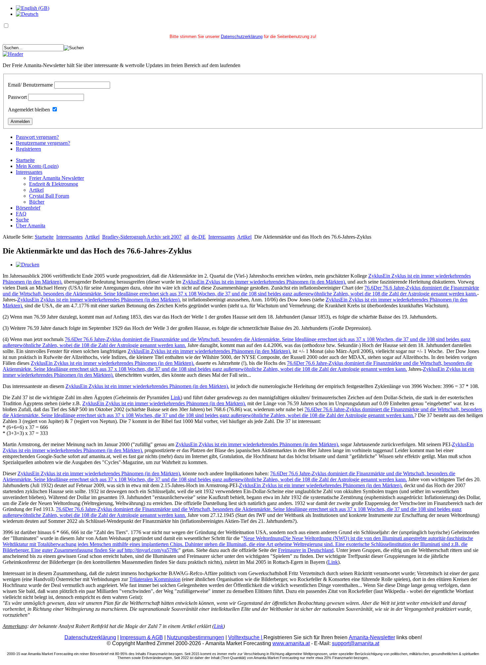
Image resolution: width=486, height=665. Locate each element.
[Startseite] (13, 54)
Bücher (36, 202)
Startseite (25, 160)
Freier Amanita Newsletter (56, 178)
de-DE (199, 237)
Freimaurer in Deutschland (306, 550)
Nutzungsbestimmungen (195, 637)
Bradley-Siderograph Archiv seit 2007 (142, 237)
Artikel (36, 190)
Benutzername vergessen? (43, 143)
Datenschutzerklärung (242, 36)
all (186, 237)
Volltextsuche (245, 637)
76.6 (241, 290)
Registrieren (28, 149)
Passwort (17, 97)
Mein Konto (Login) (37, 166)
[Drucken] (27, 264)
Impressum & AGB (141, 637)
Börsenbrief (28, 208)
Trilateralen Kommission (155, 579)
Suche (22, 219)
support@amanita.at (355, 643)
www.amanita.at (291, 643)
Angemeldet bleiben (29, 109)
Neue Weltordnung (238, 544)
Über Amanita (30, 225)
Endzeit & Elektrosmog (53, 184)
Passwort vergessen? (37, 137)
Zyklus (264, 282)
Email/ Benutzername (30, 85)
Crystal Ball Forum (49, 196)
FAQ (21, 213)
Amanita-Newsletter (372, 637)
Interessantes (29, 172)
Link (176, 397)
